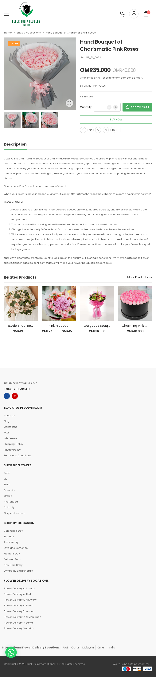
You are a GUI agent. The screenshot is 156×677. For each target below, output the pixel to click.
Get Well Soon (12, 559)
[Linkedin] (113, 130)
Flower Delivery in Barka (18, 622)
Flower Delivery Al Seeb (18, 605)
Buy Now (116, 119)
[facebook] (7, 396)
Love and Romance (16, 548)
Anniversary (11, 542)
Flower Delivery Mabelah (19, 628)
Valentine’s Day (13, 531)
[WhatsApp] (106, 130)
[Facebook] (83, 130)
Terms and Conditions (17, 455)
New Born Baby (13, 565)
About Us (9, 415)
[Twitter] (91, 130)
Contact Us (10, 427)
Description (15, 144)
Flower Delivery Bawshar (19, 611)
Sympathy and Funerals (18, 571)
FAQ (6, 432)
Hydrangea (11, 501)
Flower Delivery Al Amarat (19, 588)
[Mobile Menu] (6, 13)
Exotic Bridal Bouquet (24, 325)
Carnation (10, 490)
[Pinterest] (98, 130)
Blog (6, 421)
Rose (7, 473)
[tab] (19, 144)
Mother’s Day (12, 553)
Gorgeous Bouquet (98, 325)
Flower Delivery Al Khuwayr (20, 600)
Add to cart (140, 107)
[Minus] (109, 107)
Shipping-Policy (13, 444)
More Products (137, 277)
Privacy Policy (12, 450)
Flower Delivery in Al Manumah (22, 617)
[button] (11, 652)
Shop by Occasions (29, 32)
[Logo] (26, 14)
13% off (14, 43)
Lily (5, 479)
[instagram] (15, 396)
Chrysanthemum (14, 513)
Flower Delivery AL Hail (17, 594)
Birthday (9, 536)
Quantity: (86, 107)
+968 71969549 (17, 389)
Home (8, 32)
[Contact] (123, 14)
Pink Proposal (59, 325)
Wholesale (10, 438)
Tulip (7, 484)
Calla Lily (9, 507)
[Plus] (115, 107)
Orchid (8, 496)
